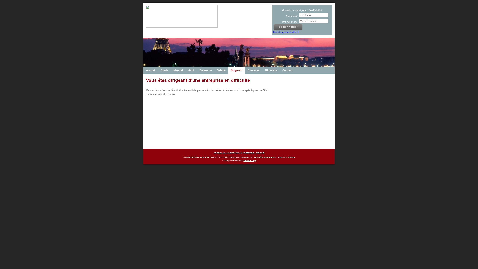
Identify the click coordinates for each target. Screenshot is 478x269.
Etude (164, 70)
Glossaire (271, 70)
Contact (287, 70)
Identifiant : (292, 15)
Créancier (254, 70)
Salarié (221, 70)
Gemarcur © (246, 157)
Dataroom (205, 70)
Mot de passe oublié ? (286, 31)
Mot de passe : (290, 21)
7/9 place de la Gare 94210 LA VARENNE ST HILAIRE (239, 152)
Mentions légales (286, 157)
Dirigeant (236, 70)
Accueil (151, 70)
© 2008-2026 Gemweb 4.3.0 (196, 157)
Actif (191, 70)
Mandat (178, 70)
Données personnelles (265, 157)
